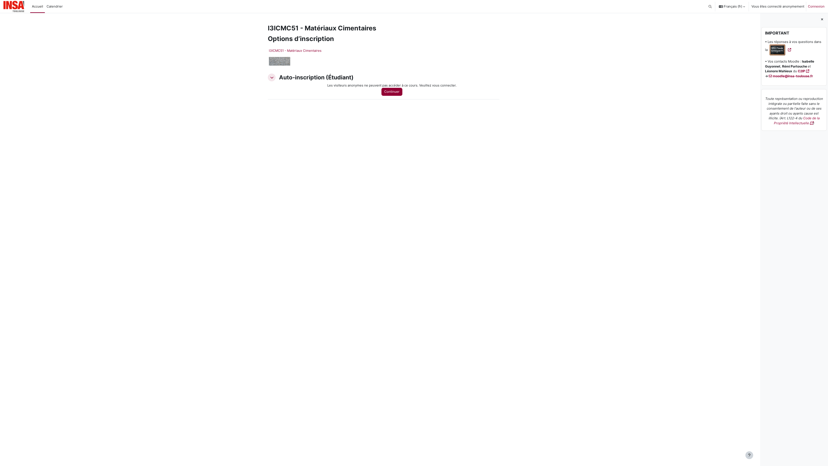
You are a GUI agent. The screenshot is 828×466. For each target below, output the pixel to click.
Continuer (392, 92)
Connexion (816, 6)
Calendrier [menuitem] (55, 6)
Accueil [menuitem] (37, 6)
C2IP (801, 71)
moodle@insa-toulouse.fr (793, 76)
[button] (710, 6)
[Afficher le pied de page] (749, 455)
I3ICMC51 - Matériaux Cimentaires (295, 51)
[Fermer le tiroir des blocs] (822, 20)
